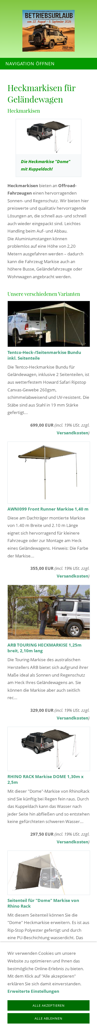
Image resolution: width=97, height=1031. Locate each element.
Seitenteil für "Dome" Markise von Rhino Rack (43, 903)
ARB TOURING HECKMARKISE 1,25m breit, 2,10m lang (44, 647)
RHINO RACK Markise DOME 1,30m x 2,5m (45, 779)
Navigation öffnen (30, 64)
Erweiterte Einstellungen (33, 991)
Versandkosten (72, 433)
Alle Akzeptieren (49, 1005)
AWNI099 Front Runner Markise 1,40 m (48, 509)
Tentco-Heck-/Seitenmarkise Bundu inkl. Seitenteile (44, 355)
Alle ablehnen (48, 1018)
